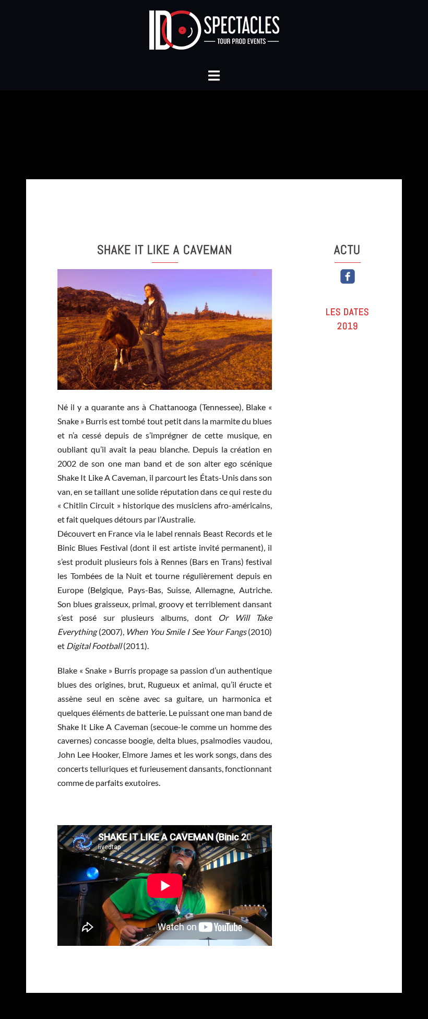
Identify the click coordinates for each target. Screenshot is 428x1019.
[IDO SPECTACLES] (214, 33)
